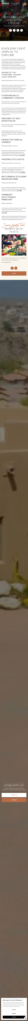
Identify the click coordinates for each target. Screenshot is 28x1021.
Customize (14, 1013)
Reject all (14, 1009)
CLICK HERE (22, 155)
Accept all (14, 1017)
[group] (14, 74)
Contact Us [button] (14, 795)
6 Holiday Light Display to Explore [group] (14, 52)
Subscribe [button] (14, 799)
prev (12, 268)
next (15, 268)
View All (14, 273)
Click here (19, 134)
